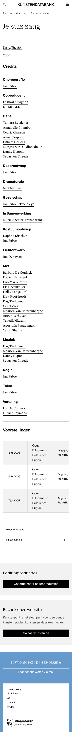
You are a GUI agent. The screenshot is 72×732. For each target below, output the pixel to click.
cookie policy (14, 689)
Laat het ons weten (36, 672)
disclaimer (12, 693)
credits (10, 707)
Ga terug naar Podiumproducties (36, 584)
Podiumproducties (15, 13)
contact (11, 702)
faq (8, 698)
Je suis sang (40, 13)
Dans (6, 47)
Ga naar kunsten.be (36, 633)
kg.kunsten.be (14, 540)
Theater (16, 47)
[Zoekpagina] (4, 4)
